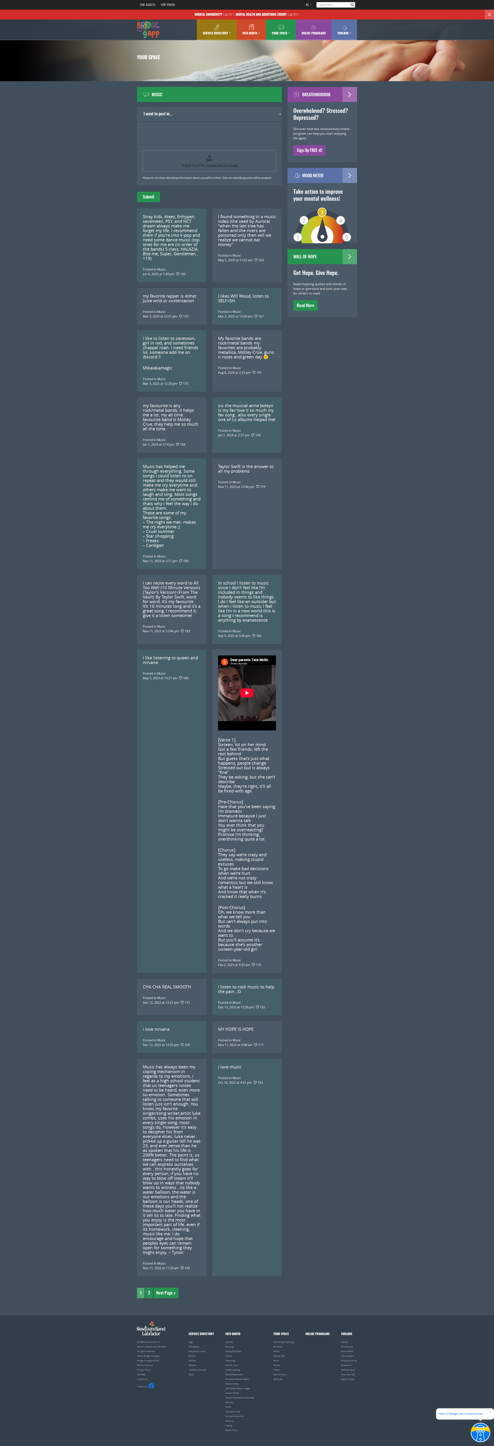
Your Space (280, 33)
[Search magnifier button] (352, 5)
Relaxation (346, 1365)
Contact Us (142, 1379)
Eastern (192, 1355)
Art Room (278, 1346)
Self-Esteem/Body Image (237, 1388)
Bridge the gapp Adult (148, 1360)
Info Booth (250, 33)
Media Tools (231, 1430)
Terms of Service (145, 1365)
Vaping (228, 1425)
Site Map (141, 1374)
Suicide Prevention (234, 1416)
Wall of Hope (279, 1374)
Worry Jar (277, 1379)
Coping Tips (279, 1355)
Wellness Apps (348, 1369)
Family (228, 1355)
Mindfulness (347, 1346)
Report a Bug (347, 1379)
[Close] (489, 14)
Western (193, 1365)
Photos (276, 1365)
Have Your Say (348, 1374)
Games (344, 1341)
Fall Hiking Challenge (283, 1341)
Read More (305, 306)
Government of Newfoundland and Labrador (151, 1328)
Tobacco (229, 1420)
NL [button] (308, 5)
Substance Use (232, 1411)
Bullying (229, 1346)
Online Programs (314, 33)
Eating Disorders (233, 1351)
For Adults (147, 5)
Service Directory (216, 33)
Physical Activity (349, 1360)
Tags (191, 1341)
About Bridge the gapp (148, 1355)
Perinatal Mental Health (237, 1379)
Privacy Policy (144, 1369)
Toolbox (343, 33)
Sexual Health (232, 1393)
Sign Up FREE (307, 150)
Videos (276, 1369)
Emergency (194, 1346)
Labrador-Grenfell (197, 1369)
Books (276, 1351)
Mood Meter (347, 1351)
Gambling (230, 1360)
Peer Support (347, 1355)
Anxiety (229, 1341)
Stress (228, 1406)
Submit (148, 197)
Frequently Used (197, 1351)
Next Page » (166, 1293)
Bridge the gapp (148, 29)
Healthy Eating (232, 1369)
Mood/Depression (234, 1374)
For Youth (168, 5)
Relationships (232, 1383)
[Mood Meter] (322, 220)
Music (276, 1360)
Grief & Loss (231, 1365)
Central (192, 1360)
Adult (191, 1374)
